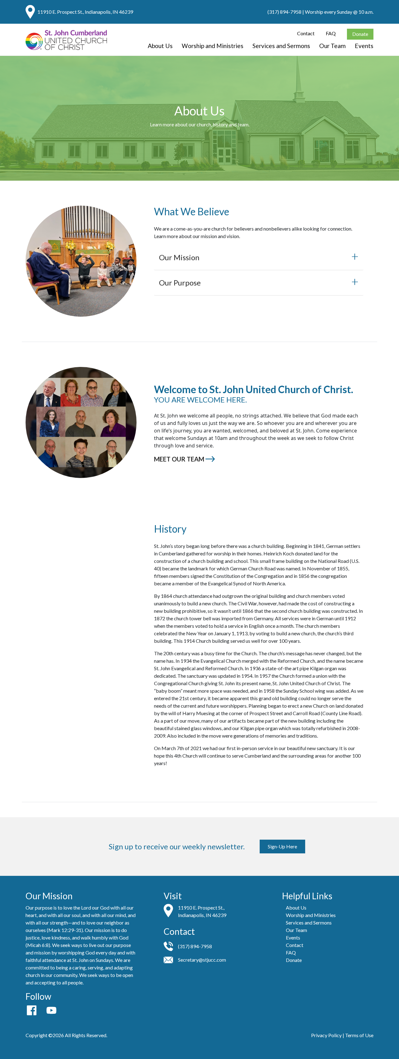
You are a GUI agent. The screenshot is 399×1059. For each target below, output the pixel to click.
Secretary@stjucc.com (202, 960)
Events (364, 45)
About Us (160, 45)
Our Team (332, 45)
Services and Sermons (281, 45)
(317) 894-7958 (284, 12)
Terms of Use (359, 1035)
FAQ (331, 33)
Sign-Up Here (282, 846)
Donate (360, 34)
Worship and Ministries (212, 45)
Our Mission (179, 257)
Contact (306, 33)
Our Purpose (180, 282)
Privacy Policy (326, 1035)
